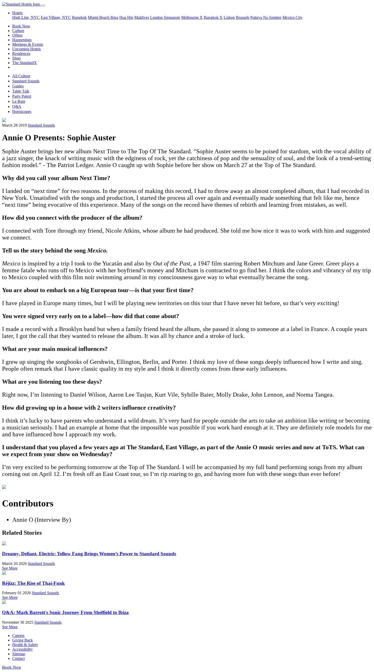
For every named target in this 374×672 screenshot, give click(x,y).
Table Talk (20, 91)
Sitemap (18, 654)
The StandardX (24, 63)
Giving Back (22, 640)
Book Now (21, 26)
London (157, 17)
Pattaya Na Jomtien (265, 17)
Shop (16, 58)
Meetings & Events (27, 44)
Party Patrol (21, 96)
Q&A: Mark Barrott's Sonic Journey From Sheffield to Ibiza (65, 612)
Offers (17, 35)
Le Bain (18, 101)
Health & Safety (25, 645)
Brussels (242, 17)
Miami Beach (99, 17)
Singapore (172, 17)
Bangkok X (213, 17)
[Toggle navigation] (43, 5)
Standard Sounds (25, 81)
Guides (18, 86)
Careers (18, 635)
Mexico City (292, 17)
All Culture (21, 76)
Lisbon (229, 17)
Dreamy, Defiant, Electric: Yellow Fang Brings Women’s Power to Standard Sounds (89, 553)
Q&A (16, 106)
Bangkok (79, 17)
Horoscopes (21, 111)
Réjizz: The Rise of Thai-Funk (33, 583)
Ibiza (114, 17)
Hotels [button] (17, 13)
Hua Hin (126, 17)
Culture (18, 30)
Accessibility (22, 649)
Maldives (141, 17)
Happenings (22, 40)
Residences (21, 53)
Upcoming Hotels (26, 49)
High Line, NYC (26, 17)
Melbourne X (192, 17)
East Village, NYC (56, 17)
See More (10, 568)
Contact (18, 658)
